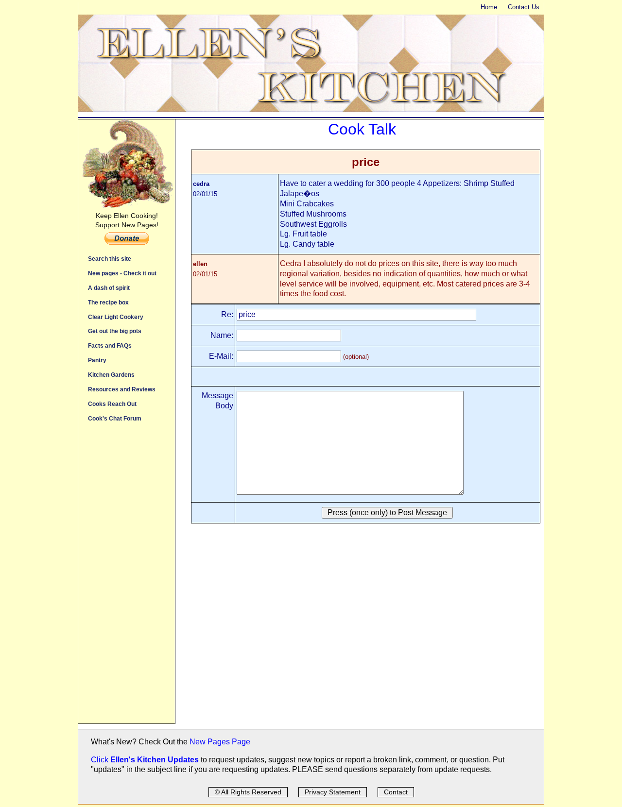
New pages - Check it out (122, 273)
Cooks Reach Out (112, 404)
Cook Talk (362, 129)
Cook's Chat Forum (114, 418)
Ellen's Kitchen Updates (154, 760)
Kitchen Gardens (111, 374)
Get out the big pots (114, 331)
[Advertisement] (126, 577)
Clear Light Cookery (115, 317)
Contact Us (523, 7)
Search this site (109, 258)
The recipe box (108, 302)
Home (489, 7)
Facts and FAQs (110, 345)
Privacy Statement (333, 792)
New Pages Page (220, 742)
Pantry (97, 360)
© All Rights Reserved (248, 792)
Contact (396, 792)
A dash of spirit (109, 288)
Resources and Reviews (122, 389)
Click (100, 760)
